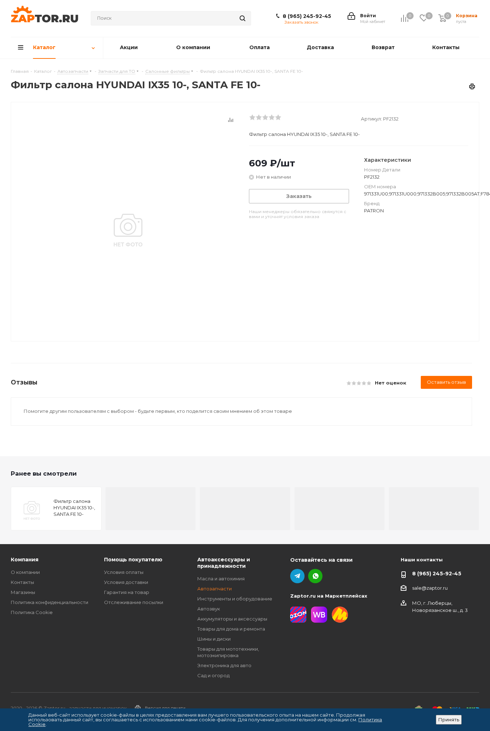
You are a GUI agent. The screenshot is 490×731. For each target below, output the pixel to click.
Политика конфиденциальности (49, 602)
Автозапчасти (214, 588)
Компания (24, 559)
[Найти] (242, 18)
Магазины (23, 592)
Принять (448, 719)
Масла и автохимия (221, 578)
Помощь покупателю (133, 559)
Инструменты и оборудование (234, 599)
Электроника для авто (224, 665)
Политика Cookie (32, 612)
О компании (25, 572)
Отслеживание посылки (133, 602)
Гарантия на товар (126, 592)
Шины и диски (214, 639)
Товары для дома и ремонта (231, 629)
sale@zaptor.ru (430, 588)
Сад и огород (213, 675)
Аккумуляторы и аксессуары (232, 619)
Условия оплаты (123, 572)
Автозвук (208, 609)
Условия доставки (126, 582)
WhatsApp (315, 576)
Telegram (297, 576)
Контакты (22, 582)
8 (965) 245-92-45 (307, 16)
